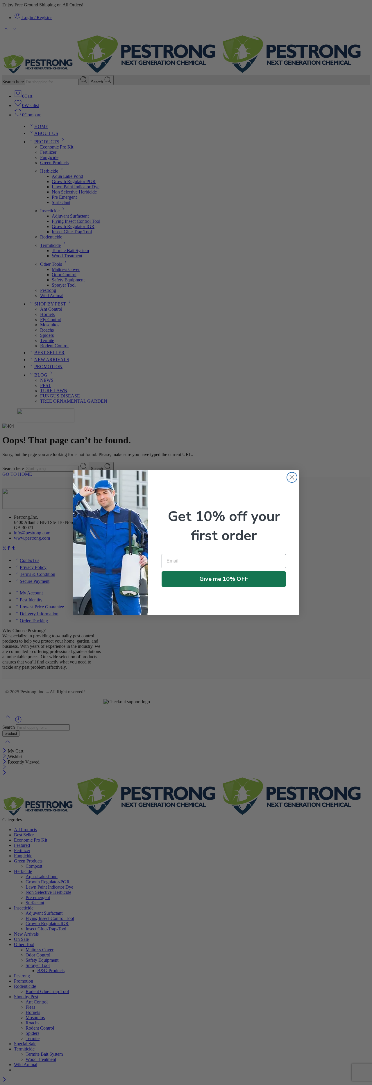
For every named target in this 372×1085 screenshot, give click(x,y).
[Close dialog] (292, 477)
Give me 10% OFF (223, 579)
